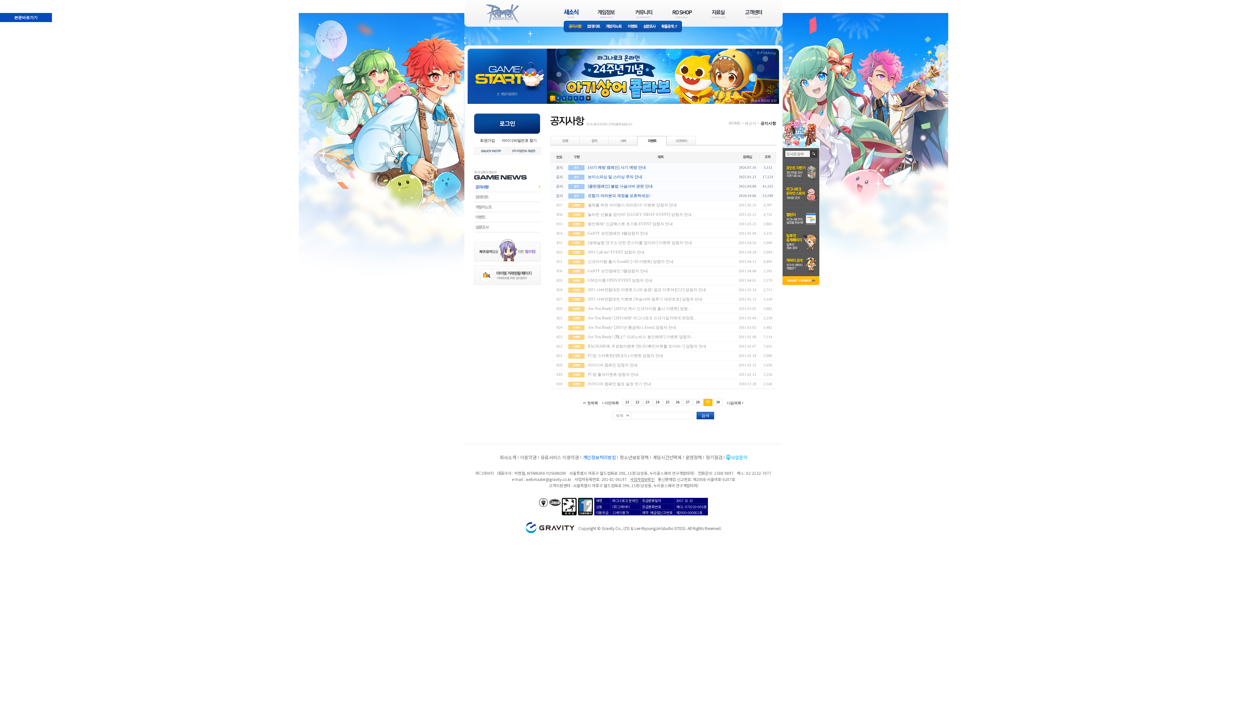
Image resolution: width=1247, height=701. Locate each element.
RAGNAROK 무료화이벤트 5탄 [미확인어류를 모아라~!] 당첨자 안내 (647, 346)
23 (647, 402)
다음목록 (734, 403)
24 (658, 402)
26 (678, 402)
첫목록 (592, 403)
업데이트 (594, 27)
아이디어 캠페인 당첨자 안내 (612, 365)
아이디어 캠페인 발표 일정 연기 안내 (619, 384)
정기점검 (714, 457)
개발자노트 (614, 27)
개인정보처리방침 (599, 457)
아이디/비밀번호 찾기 (519, 140)
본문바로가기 (26, 17)
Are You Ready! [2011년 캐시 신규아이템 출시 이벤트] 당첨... (639, 308)
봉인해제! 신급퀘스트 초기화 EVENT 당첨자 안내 (630, 224)
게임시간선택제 (667, 457)
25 (668, 402)
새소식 (750, 123)
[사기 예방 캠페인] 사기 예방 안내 (617, 167)
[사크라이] (681, 140)
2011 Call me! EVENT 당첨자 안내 (616, 252)
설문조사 (649, 27)
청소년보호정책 (634, 457)
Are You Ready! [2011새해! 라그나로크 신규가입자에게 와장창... (642, 318)
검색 (705, 415)
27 (688, 402)
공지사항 (574, 27)
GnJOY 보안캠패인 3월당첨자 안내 (618, 271)
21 (627, 402)
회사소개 (508, 457)
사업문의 (739, 457)
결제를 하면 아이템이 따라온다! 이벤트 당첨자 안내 (632, 205)
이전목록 (611, 403)
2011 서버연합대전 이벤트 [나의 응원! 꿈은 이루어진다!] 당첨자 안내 (647, 290)
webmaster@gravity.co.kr (548, 479)
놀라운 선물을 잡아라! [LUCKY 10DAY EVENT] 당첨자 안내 (640, 214)
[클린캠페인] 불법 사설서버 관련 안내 (620, 186)
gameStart (507, 70)
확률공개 (670, 27)
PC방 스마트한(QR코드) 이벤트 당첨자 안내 (625, 355)
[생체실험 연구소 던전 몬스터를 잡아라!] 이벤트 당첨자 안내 (640, 242)
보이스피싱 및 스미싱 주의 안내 (615, 177)
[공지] (594, 140)
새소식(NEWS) (571, 13)
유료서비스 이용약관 (560, 457)
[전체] (565, 140)
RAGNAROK (502, 14)
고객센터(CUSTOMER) (753, 13)
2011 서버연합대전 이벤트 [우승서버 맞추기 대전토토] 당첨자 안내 (645, 299)
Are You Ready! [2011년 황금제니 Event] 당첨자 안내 (632, 327)
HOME (734, 123)
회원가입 (487, 140)
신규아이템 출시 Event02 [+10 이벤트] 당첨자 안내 (631, 261)
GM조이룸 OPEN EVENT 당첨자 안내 (620, 280)
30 (718, 402)
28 (698, 402)
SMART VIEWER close (802, 281)
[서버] (623, 140)
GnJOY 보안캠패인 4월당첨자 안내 (618, 233)
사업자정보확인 (642, 479)
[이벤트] (652, 140)
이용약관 (528, 457)
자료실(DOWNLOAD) (718, 13)
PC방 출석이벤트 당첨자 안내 (613, 374)
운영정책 (694, 457)
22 (637, 402)
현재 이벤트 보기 (588, 98)
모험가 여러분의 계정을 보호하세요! (619, 195)
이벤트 (632, 27)
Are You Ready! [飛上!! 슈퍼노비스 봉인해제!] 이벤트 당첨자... (641, 337)
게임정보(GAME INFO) (606, 13)
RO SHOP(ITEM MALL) (682, 13)
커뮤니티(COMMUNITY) (644, 13)
